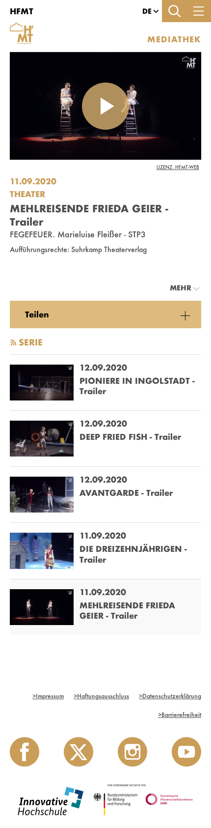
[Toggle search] (174, 11)
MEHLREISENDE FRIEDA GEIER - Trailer (127, 610)
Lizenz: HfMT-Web (178, 167)
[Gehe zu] (23, 26)
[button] (147, 11)
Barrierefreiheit (179, 714)
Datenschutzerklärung (170, 696)
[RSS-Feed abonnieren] (13, 342)
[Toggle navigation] (198, 11)
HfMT (21, 11)
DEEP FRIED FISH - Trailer (130, 436)
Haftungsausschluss (101, 696)
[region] (105, 314)
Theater (27, 194)
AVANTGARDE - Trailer (126, 492)
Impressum (48, 696)
